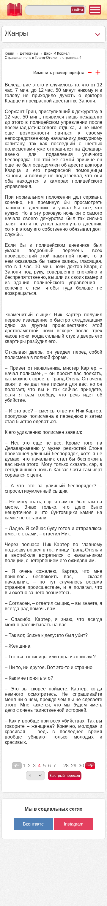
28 (66, 765)
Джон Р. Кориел (57, 53)
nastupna (90, 765)
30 (81, 765)
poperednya (17, 765)
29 (73, 765)
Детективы (29, 53)
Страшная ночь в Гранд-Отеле (31, 58)
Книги (9, 53)
